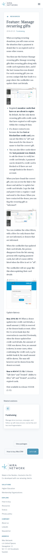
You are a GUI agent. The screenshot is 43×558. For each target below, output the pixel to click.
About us (5, 523)
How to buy (6, 501)
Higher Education (8, 488)
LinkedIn (5, 527)
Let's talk (32, 451)
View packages (21, 443)
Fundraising (20, 31)
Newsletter (6, 531)
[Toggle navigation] (39, 4)
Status (4, 509)
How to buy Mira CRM (15, 451)
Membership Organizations (12, 492)
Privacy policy (7, 514)
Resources (6, 506)
